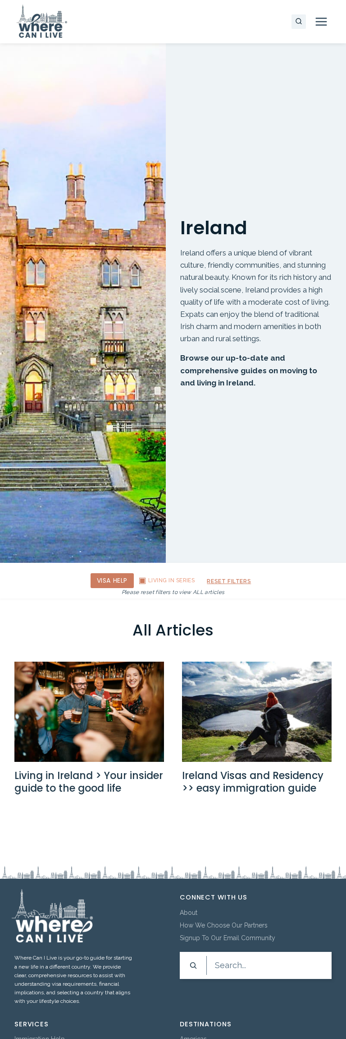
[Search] (193, 965)
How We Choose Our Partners (224, 925)
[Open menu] (321, 21)
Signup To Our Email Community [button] (227, 938)
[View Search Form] (298, 21)
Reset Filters (229, 581)
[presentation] (89, 711)
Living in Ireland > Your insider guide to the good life (88, 782)
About (188, 912)
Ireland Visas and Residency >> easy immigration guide (252, 782)
